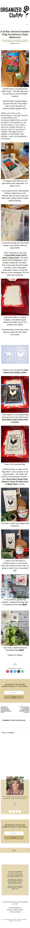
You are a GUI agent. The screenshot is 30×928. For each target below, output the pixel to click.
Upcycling (24, 41)
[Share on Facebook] (11, 671)
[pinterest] (20, 811)
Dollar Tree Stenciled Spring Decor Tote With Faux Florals (24, 710)
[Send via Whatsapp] (22, 671)
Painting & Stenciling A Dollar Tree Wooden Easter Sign (6, 710)
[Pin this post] (7, 671)
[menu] (2, 24)
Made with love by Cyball (15, 920)
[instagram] (13, 811)
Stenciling (18, 41)
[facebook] (10, 811)
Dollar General (17, 40)
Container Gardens (6, 40)
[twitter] (16, 811)
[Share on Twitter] (15, 671)
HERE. (21, 650)
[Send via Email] (18, 671)
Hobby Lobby (10, 41)
